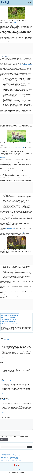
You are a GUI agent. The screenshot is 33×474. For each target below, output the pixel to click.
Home (2, 468)
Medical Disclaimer (19, 468)
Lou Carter (3, 325)
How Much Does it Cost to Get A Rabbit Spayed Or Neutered (11, 455)
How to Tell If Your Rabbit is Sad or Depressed (9, 323)
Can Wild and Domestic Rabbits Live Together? (9, 313)
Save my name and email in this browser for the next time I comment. (14, 436)
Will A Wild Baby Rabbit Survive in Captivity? (9, 315)
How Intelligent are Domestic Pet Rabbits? (8, 321)
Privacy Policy (12, 468)
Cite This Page (19, 469)
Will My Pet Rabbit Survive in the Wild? (7, 317)
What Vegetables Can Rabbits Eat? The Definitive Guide (11, 458)
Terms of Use (6, 468)
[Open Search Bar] (28, 2)
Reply (3, 357)
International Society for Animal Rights (23, 232)
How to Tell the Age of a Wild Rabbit (7, 454)
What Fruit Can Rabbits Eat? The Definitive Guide (9, 457)
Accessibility (26, 468)
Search (2, 444)
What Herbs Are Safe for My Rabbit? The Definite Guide (11, 460)
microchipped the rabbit (10, 228)
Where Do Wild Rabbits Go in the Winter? (8, 319)
